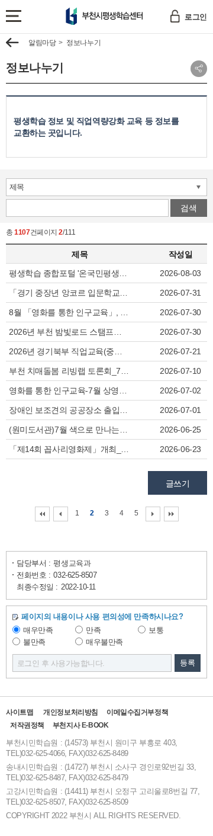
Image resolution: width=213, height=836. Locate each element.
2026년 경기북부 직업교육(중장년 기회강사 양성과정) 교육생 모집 (69, 351)
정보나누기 (83, 43)
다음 (153, 514)
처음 (42, 514)
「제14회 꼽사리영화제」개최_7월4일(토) (69, 449)
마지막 (171, 514)
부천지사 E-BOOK (80, 725)
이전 (60, 514)
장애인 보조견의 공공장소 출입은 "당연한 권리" (69, 410)
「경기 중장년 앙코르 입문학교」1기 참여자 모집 (69, 292)
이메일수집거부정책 (137, 712)
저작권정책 (27, 725)
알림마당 (42, 43)
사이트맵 (19, 712)
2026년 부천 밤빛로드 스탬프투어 (69, 332)
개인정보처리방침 (70, 712)
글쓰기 (178, 483)
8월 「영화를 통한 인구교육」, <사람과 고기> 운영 (69, 312)
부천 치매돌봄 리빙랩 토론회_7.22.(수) (69, 371)
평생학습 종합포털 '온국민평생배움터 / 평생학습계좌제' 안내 (69, 273)
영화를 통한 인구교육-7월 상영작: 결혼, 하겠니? (69, 390)
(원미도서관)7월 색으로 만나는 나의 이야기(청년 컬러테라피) (69, 429)
